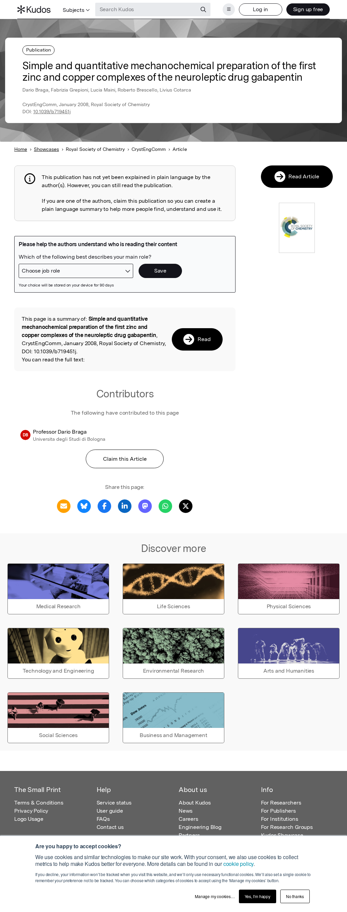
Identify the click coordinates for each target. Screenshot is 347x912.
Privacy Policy (31, 811)
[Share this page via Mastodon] (145, 505)
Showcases (46, 149)
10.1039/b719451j (52, 111)
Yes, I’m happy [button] (257, 896)
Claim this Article (125, 459)
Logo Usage (28, 819)
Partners (189, 835)
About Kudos (195, 802)
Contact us (110, 827)
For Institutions (279, 819)
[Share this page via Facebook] (104, 505)
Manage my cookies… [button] (214, 896)
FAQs (103, 819)
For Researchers (281, 802)
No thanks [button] (295, 896)
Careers (188, 819)
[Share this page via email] (63, 505)
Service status (114, 802)
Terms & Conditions (38, 802)
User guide (110, 811)
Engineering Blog (200, 827)
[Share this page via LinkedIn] (124, 505)
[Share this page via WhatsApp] (165, 505)
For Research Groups (287, 827)
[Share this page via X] (185, 505)
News (185, 811)
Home (20, 149)
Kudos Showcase (282, 835)
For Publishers (278, 811)
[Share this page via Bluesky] (84, 505)
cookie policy (238, 864)
